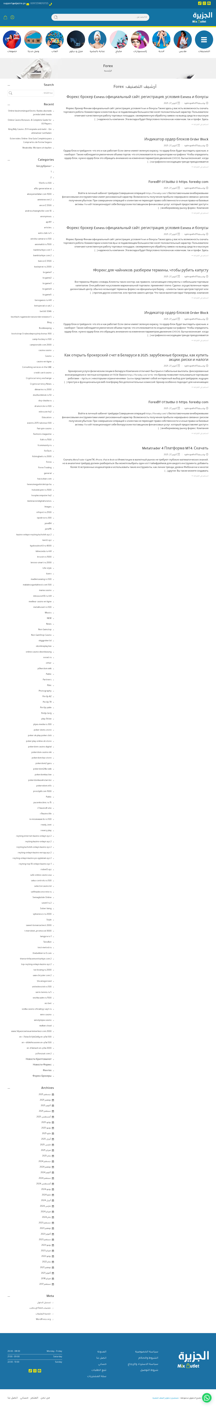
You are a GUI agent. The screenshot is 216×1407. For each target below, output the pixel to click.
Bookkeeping (45, 328)
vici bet (48, 1004)
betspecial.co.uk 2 (43, 306)
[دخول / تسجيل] (12, 17)
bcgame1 (47, 273)
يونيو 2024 (46, 1189)
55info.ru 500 (45, 183)
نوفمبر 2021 (45, 1268)
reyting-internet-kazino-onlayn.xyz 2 (34, 836)
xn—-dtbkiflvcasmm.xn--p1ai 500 (37, 1043)
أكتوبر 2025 (46, 1106)
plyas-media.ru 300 (42, 725)
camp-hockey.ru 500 (42, 339)
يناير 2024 (46, 1217)
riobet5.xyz (46, 870)
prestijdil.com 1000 (42, 791)
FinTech (48, 451)
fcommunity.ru (45, 446)
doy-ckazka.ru (45, 401)
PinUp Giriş (46, 713)
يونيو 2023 (46, 1245)
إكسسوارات (140, 51)
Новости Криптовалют (39, 1059)
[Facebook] (209, 3)
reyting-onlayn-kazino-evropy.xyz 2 (35, 853)
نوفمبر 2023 (45, 1228)
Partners (47, 680)
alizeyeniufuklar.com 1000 (39, 194)
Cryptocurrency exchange (39, 378)
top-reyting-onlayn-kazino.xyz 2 (36, 965)
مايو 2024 (46, 1195)
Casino (48, 356)
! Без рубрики (44, 166)
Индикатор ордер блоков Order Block (176, 140)
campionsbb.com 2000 (41, 345)
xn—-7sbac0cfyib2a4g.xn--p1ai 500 (35, 1037)
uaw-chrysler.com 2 (42, 976)
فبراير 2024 (46, 1212)
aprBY (49, 222)
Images (48, 507)
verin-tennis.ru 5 (44, 992)
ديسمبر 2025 (45, 1095)
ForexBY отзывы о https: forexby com (178, 182)
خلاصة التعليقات (43, 1314)
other (49, 663)
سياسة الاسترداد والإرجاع (143, 1364)
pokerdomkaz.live (43, 775)
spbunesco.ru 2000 (42, 914)
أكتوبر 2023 (46, 1234)
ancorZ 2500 (45, 206)
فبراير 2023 (46, 1251)
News (49, 624)
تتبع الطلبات (98, 1370)
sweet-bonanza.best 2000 (39, 926)
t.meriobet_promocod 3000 (38, 931)
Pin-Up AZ (47, 697)
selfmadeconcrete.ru (41, 892)
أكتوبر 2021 (46, 1273)
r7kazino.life (46, 814)
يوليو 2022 (46, 1256)
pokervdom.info (44, 786)
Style (49, 920)
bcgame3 (47, 284)
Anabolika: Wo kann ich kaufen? (37, 148)
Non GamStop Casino (41, 635)
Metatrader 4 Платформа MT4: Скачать (175, 449)
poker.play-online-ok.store (39, 741)
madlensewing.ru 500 (41, 579)
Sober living (46, 909)
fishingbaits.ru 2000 (42, 457)
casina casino (45, 351)
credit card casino (43, 373)
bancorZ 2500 (45, 261)
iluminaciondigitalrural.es (39, 501)
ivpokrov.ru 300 (44, 518)
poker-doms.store (43, 730)
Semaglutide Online (42, 898)
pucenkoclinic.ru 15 (43, 803)
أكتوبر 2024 (46, 1173)
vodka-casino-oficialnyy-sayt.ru (37, 1009)
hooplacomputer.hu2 (41, 496)
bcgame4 (47, 289)
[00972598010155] (50, 4)
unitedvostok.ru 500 (42, 987)
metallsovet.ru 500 (42, 607)
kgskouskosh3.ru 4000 (41, 546)
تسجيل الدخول (44, 1303)
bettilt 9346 (46, 312)
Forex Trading (45, 468)
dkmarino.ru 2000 (43, 390)
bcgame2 (47, 278)
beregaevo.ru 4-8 (43, 300)
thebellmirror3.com (42, 953)
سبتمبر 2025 (45, 1111)
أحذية (161, 51)
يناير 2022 (46, 1262)
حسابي (102, 1364)
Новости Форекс (42, 1065)
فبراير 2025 (46, 1150)
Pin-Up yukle (46, 708)
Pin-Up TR (47, 702)
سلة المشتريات (96, 1376)
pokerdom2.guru (44, 764)
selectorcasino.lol (43, 886)
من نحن (45, 1398)
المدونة (101, 1352)
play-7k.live (46, 719)
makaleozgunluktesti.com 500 (37, 585)
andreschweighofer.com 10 (38, 211)
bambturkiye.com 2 (42, 256)
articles (48, 228)
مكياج (119, 51)
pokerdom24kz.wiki (42, 769)
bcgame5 (47, 295)
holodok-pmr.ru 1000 (42, 490)
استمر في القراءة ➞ (199, 125)
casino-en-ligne (44, 362)
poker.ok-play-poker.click (40, 736)
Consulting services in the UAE (37, 367)
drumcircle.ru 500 (43, 406)
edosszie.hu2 (45, 412)
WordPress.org (43, 1319)
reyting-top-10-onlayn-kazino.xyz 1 (35, 864)
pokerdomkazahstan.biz (40, 780)
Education (47, 418)
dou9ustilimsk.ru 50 (42, 395)
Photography (45, 691)
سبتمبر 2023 (45, 1240)
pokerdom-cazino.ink (41, 752)
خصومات (12, 51)
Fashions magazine (42, 434)
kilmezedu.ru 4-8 (44, 552)
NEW (49, 618)
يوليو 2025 (46, 1123)
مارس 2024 (45, 1206)
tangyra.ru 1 (46, 937)
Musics (48, 613)
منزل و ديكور (76, 51)
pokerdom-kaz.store (42, 758)
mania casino (45, 591)
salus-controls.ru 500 (41, 881)
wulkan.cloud (45, 1026)
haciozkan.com (44, 479)
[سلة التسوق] (5, 17)
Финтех (47, 1071)
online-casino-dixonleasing (39, 652)
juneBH (48, 524)
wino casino (46, 1015)
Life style (47, 568)
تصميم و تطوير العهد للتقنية (166, 1398)
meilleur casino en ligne (40, 602)
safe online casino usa (41, 875)
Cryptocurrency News (41, 384)
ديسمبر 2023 (45, 1223)
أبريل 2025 (46, 1139)
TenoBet (47, 942)
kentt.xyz (47, 540)
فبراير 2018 (46, 1279)
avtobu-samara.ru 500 (41, 239)
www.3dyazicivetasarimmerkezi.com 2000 (31, 1031)
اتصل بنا (101, 1358)
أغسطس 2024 (43, 1184)
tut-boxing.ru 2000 (43, 970)
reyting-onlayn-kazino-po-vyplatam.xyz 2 (32, 858)
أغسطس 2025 (44, 1117)
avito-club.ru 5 (45, 233)
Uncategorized (44, 981)
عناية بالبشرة (97, 51)
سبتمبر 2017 (45, 1284)
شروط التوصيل (149, 1370)
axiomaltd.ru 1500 (43, 245)
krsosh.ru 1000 (44, 557)
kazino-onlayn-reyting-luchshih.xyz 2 (34, 535)
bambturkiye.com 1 (43, 250)
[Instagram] (204, 3)
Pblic (49, 686)
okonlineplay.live (44, 646)
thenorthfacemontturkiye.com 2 (36, 959)
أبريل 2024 (46, 1201)
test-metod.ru (45, 948)
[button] (207, 1398)
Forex (49, 462)
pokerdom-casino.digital (40, 747)
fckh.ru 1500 (46, 440)
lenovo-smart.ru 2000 (41, 563)
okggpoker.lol (45, 641)
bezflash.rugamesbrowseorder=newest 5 (31, 317)
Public (49, 797)
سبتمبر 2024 (45, 1178)
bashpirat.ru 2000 (43, 267)
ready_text (46, 825)
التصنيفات (204, 51)
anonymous (46, 217)
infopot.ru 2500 (44, 513)
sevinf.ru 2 (47, 903)
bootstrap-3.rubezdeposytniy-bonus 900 (32, 334)
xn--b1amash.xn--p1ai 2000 (39, 1048)
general (48, 473)
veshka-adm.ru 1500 (42, 998)
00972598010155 (38, 4)
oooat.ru (47, 658)
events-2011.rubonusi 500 (39, 423)
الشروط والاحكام (148, 1358)
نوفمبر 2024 (45, 1167)
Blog (49, 323)
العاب (54, 51)
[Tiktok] (199, 3)
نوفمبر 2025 (45, 1100)
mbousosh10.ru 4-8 (42, 596)
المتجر (34, 1398)
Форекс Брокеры (42, 1076)
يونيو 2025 (46, 1128)
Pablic (49, 674)
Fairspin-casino (44, 429)
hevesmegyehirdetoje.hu (39, 485)
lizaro (49, 574)
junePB (48, 529)
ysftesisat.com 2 (43, 1054)
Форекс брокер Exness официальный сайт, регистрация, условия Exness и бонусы (137, 97)
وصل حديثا (33, 51)
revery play (46, 831)
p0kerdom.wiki (45, 669)
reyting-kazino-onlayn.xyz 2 (38, 842)
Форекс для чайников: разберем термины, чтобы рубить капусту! (150, 271)
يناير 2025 (46, 1156)
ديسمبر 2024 (45, 1162)
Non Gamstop (45, 630)
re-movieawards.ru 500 (40, 819)
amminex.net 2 (44, 200)
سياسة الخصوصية (146, 1352)
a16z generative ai (43, 189)
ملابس (182, 51)
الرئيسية (108, 71)
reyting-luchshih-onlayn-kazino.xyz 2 (34, 847)
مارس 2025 (45, 1145)
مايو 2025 (46, 1134)
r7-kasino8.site (44, 808)
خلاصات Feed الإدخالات (40, 1308)
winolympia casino (43, 1020)
